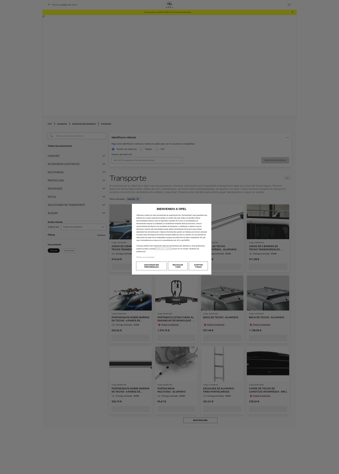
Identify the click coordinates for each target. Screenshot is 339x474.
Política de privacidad (145, 257)
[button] (151, 266)
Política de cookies (163, 249)
